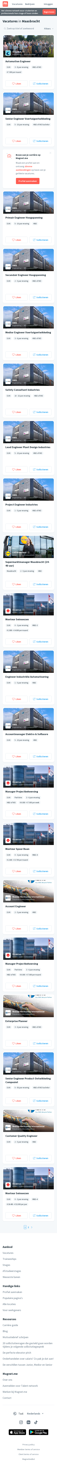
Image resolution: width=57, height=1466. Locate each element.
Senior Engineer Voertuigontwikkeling (27, 118)
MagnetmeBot (28, 1459)
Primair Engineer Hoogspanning (24, 217)
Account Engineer (15, 906)
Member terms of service (28, 1449)
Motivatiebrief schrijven (15, 1337)
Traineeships (9, 1259)
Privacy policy (29, 1444)
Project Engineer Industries (21, 504)
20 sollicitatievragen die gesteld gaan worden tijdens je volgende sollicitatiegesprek (27, 1345)
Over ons (7, 1379)
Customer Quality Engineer (21, 1136)
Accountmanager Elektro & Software (26, 734)
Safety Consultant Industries (22, 389)
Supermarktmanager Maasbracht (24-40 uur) (27, 563)
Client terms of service (29, 1454)
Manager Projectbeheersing (21, 791)
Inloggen (48, 4)
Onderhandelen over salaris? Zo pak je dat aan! (28, 1358)
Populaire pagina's (13, 1298)
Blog (5, 1331)
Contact (7, 1397)
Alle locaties (9, 1304)
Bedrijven (30, 4)
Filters (47, 28)
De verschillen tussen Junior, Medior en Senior (27, 1364)
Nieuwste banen (11, 1277)
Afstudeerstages (12, 1271)
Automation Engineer (18, 61)
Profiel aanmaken (28, 181)
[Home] (5, 4)
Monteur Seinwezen (17, 619)
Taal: (21, 1413)
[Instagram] (21, 1422)
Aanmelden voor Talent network (20, 1385)
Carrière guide (10, 1325)
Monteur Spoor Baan (17, 849)
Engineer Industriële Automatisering (27, 676)
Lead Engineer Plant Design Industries (27, 447)
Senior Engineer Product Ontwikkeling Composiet (28, 1080)
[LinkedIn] (28, 1422)
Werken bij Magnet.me (15, 1391)
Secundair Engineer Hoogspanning (25, 275)
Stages (6, 1265)
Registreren (49, 12)
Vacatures (17, 4)
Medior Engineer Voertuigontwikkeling (28, 332)
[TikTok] (36, 1422)
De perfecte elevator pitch (17, 1352)
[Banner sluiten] (50, 153)
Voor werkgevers (12, 1310)
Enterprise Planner (16, 1021)
